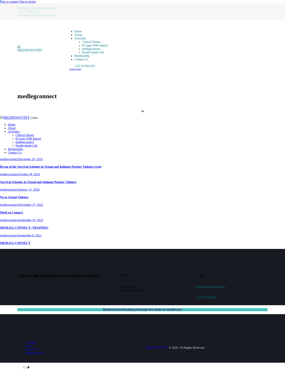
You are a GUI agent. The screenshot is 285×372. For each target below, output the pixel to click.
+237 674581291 (206, 297)
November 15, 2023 (30, 204)
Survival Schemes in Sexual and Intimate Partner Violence (38, 182)
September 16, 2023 (30, 220)
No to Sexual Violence (14, 197)
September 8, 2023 (29, 235)
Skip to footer (27, 1)
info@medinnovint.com (210, 287)
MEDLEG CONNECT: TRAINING (24, 227)
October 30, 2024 (29, 174)
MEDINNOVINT (156, 347)
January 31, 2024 (29, 189)
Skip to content (9, 1)
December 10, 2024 (30, 159)
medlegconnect (9, 159)
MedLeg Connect (11, 212)
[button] (23, 367)
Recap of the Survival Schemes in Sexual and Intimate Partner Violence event (50, 166)
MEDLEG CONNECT (15, 243)
